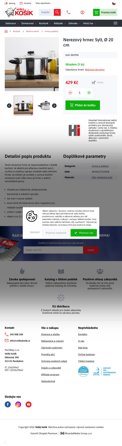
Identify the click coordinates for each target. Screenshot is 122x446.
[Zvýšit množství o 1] (89, 92)
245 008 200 (16, 334)
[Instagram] (18, 404)
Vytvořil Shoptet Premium (43, 433)
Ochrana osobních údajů (54, 361)
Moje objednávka (43, 3)
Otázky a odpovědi (51, 367)
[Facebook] (8, 404)
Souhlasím (84, 232)
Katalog (12, 3)
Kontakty (27, 3)
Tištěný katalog (86, 361)
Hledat (57, 12)
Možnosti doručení (94, 69)
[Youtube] (29, 404)
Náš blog (83, 347)
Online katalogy (86, 354)
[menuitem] (13, 23)
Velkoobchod (48, 381)
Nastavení (35, 232)
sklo (94, 177)
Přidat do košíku (85, 105)
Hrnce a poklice (100, 166)
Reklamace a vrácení (52, 341)
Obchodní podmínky (51, 347)
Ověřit (90, 250)
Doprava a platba (50, 334)
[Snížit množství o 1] (70, 92)
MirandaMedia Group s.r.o (78, 433)
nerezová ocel (104, 177)
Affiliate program (50, 374)
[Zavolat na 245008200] (69, 12)
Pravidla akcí (48, 354)
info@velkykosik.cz (20, 340)
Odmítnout (55, 232)
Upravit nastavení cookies (90, 427)
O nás (81, 341)
